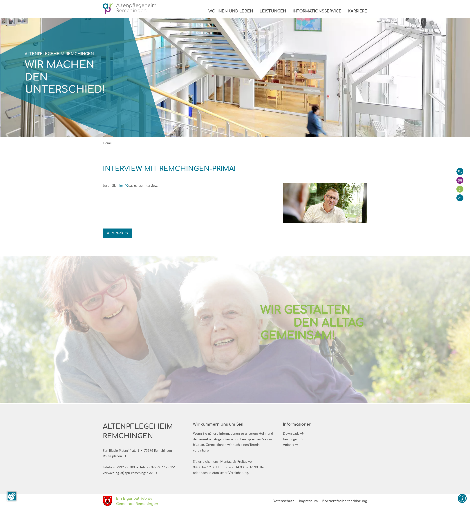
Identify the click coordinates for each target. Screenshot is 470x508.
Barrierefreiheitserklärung (344, 501)
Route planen (112, 456)
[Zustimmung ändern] (11, 496)
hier (121, 185)
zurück (117, 233)
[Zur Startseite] (129, 8)
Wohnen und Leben (230, 11)
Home (107, 143)
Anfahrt (288, 444)
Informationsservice (317, 11)
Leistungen (273, 11)
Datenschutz (283, 501)
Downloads (291, 433)
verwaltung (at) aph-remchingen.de (128, 473)
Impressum (308, 501)
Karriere (357, 11)
